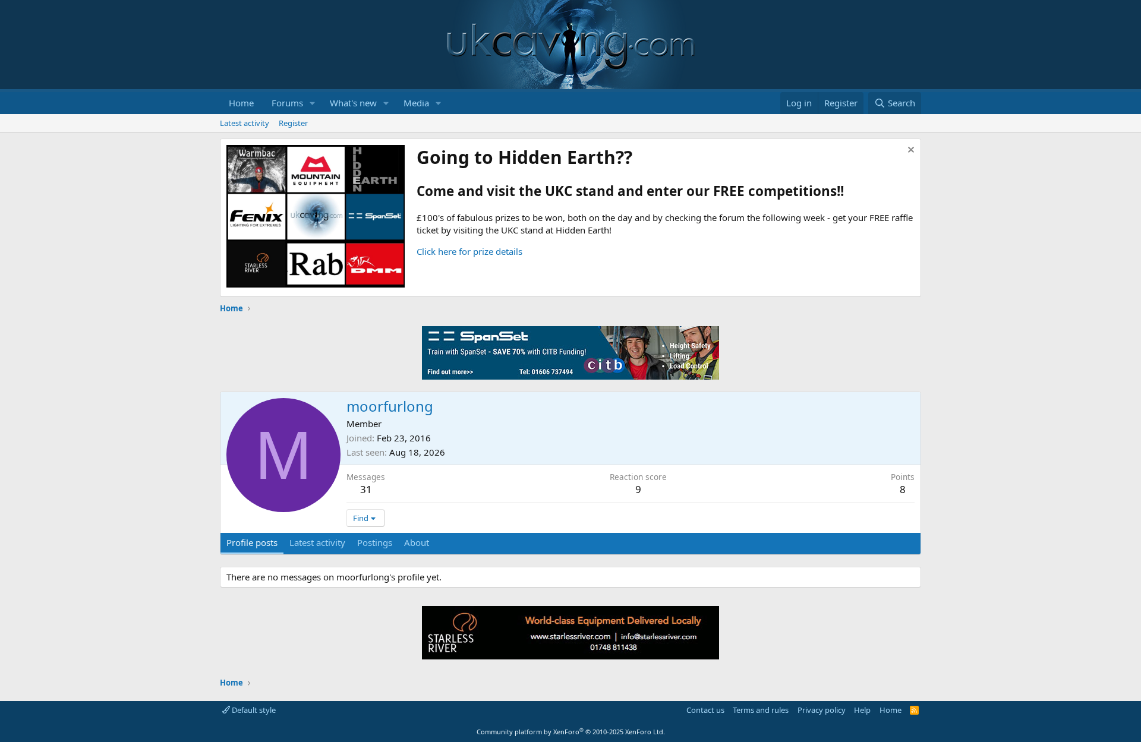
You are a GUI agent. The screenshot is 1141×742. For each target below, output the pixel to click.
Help (862, 710)
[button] (312, 103)
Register (293, 123)
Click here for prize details (469, 251)
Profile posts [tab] (252, 542)
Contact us (705, 710)
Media (416, 103)
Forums (287, 103)
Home (241, 103)
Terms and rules (761, 710)
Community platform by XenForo (571, 731)
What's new (353, 103)
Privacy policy (822, 710)
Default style (253, 710)
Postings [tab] (374, 542)
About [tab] (416, 542)
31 (366, 489)
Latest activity (244, 123)
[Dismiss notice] (909, 151)
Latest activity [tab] (317, 542)
